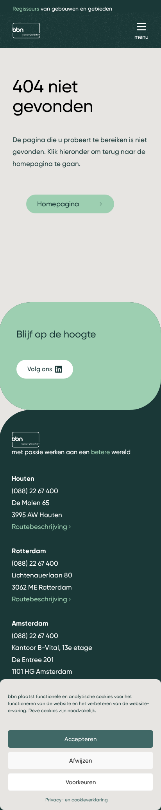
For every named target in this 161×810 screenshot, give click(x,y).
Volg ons (39, 369)
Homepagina (58, 204)
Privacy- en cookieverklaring (76, 800)
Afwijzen (80, 760)
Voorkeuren (81, 782)
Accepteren (80, 739)
